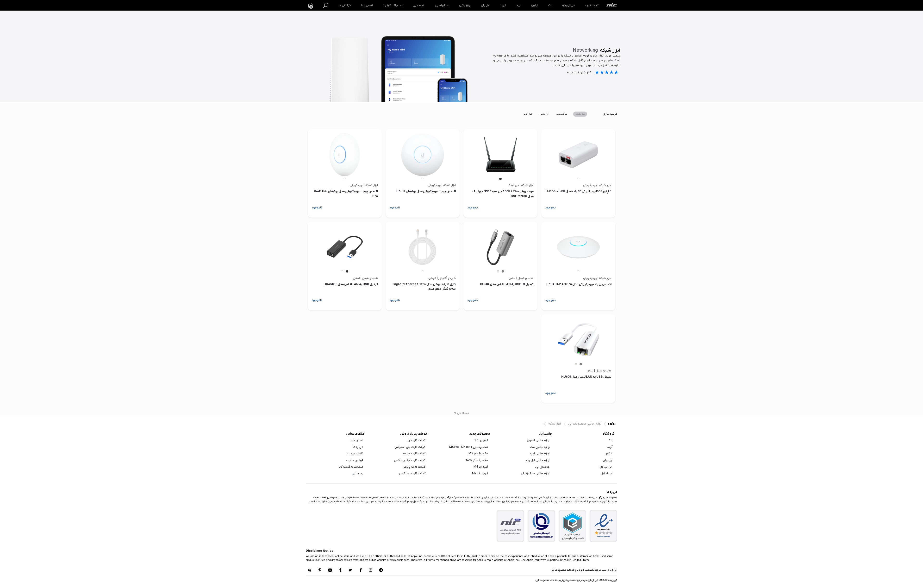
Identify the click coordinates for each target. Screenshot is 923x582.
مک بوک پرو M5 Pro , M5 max (468, 447)
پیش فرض (580, 114)
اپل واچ (485, 5)
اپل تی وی (605, 467)
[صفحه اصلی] (611, 5)
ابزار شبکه (554, 424)
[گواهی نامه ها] (603, 525)
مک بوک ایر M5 (478, 453)
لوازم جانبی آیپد (539, 453)
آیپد (518, 5)
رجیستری (357, 473)
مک (550, 5)
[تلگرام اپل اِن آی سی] (381, 570)
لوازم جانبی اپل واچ (538, 460)
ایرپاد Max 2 (480, 473)
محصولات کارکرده (393, 5)
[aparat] (309, 570)
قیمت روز (418, 5)
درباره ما (358, 447)
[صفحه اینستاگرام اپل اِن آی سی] (370, 570)
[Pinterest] (319, 570)
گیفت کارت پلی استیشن (409, 447)
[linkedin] (330, 570)
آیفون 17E (481, 440)
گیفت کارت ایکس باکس (409, 460)
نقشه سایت (355, 453)
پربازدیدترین (561, 114)
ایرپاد (503, 5)
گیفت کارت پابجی (414, 467)
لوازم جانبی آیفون (538, 440)
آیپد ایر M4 (481, 467)
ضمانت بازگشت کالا (351, 467)
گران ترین (527, 114)
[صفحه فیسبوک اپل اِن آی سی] (360, 570)
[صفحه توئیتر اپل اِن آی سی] (350, 570)
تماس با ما (367, 5)
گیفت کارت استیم (414, 453)
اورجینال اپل (542, 467)
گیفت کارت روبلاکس (412, 473)
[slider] (607, 73)
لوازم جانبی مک (540, 447)
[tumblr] (340, 570)
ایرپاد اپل (606, 473)
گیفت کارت (592, 5)
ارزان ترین (544, 114)
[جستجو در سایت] (326, 5)
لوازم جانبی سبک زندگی (535, 473)
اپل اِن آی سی (613, 424)
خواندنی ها (345, 5)
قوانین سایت (354, 460)
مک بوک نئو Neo (477, 460)
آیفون (534, 5)
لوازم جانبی (465, 5)
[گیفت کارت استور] (541, 526)
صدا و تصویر (442, 5)
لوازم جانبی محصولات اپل (584, 424)
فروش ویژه (568, 5)
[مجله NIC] (510, 526)
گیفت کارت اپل (415, 440)
